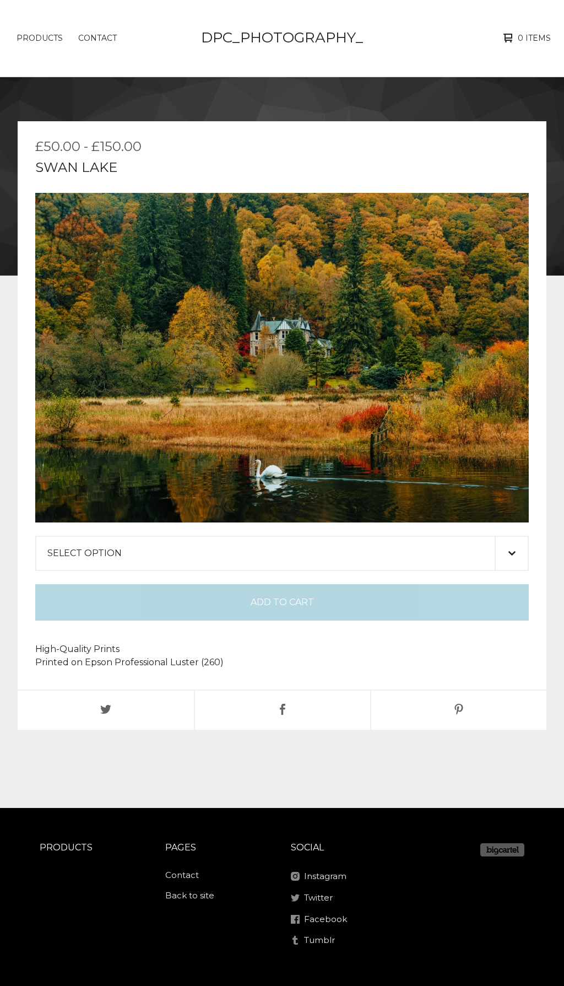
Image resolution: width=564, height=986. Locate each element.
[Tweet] (106, 710)
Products (40, 38)
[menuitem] (39, 38)
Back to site (189, 895)
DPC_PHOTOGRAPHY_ (282, 37)
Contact (97, 38)
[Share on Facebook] (282, 710)
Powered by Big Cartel (502, 849)
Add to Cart (282, 602)
